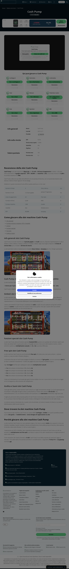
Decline (34, 296)
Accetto (34, 290)
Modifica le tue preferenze (34, 293)
